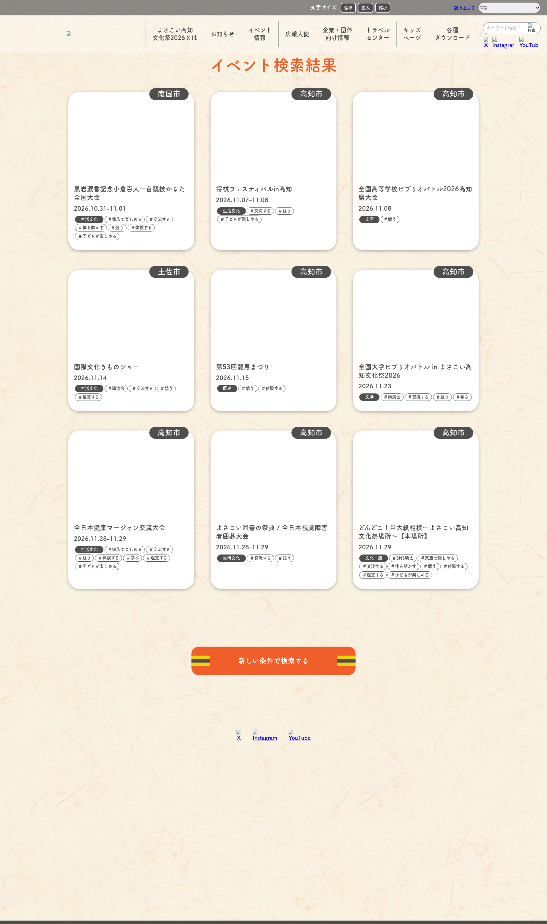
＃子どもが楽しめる (97, 236)
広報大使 (297, 34)
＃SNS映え (402, 558)
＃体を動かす (91, 227)
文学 (369, 219)
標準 (348, 7)
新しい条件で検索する (273, 660)
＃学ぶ (462, 397)
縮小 (383, 7)
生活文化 (89, 219)
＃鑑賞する (88, 397)
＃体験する (141, 227)
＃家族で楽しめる (125, 219)
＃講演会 (116, 388)
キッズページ (412, 34)
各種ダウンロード (452, 34)
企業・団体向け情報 (337, 34)
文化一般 (373, 558)
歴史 (227, 388)
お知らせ (222, 34)
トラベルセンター (378, 34)
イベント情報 (260, 34)
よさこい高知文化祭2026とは (174, 34)
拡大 (365, 7)
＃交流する (159, 219)
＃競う (117, 227)
